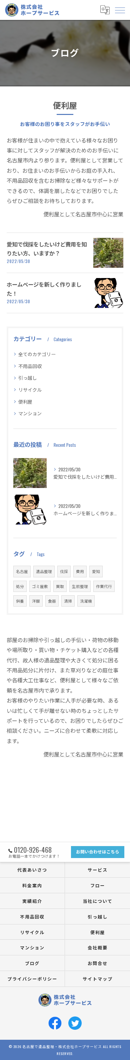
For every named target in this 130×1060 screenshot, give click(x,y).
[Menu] (119, 9)
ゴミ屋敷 (40, 586)
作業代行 (104, 586)
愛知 (96, 571)
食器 (52, 601)
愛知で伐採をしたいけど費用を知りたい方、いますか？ (47, 248)
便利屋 (25, 401)
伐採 (64, 571)
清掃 (68, 601)
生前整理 (80, 586)
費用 (80, 571)
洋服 (36, 601)
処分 (20, 586)
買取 (60, 586)
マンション (30, 413)
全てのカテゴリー (37, 353)
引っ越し (27, 377)
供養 (20, 601)
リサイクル (30, 389)
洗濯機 (86, 601)
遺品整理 (44, 571)
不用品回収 (30, 365)
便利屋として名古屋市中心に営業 (83, 214)
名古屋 (22, 571)
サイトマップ (98, 978)
